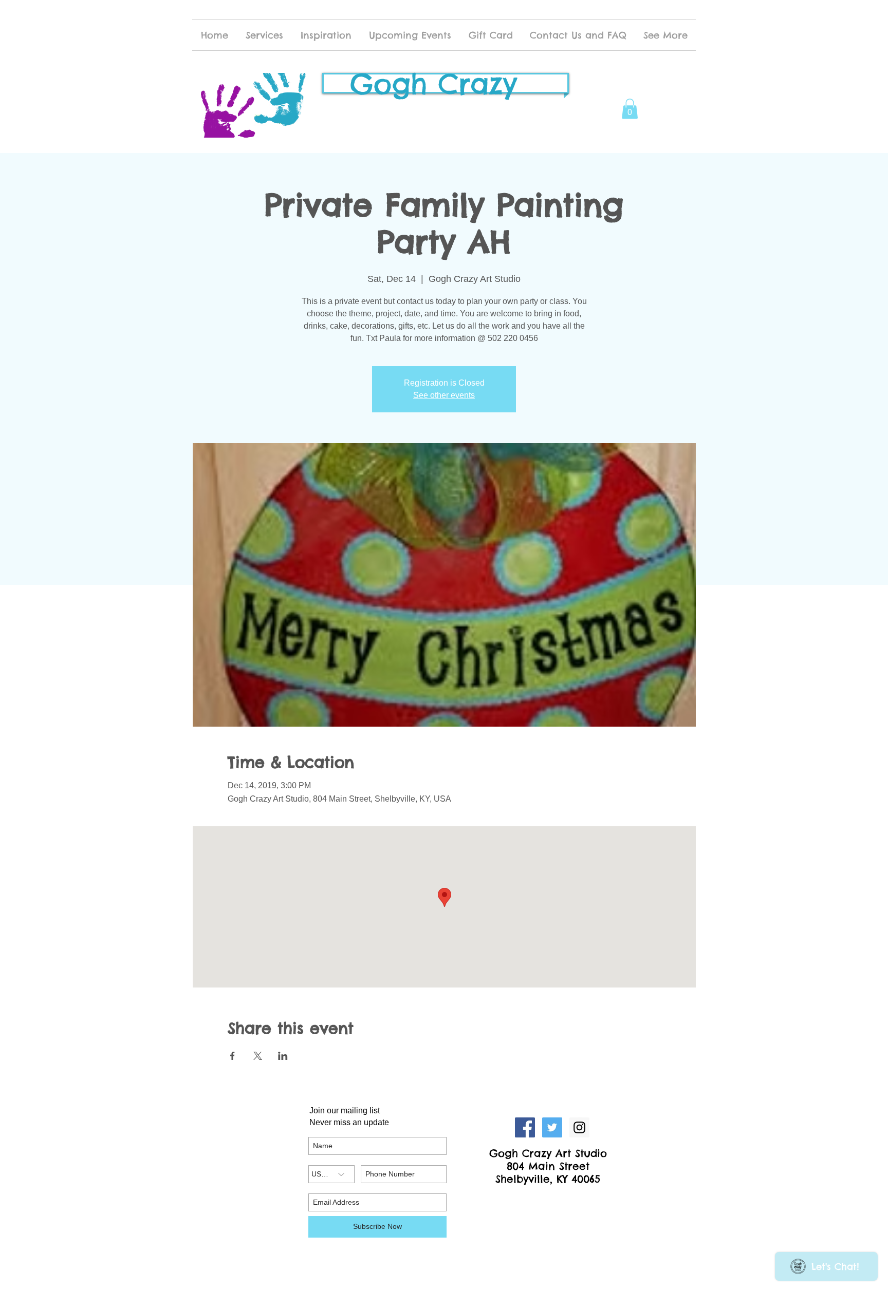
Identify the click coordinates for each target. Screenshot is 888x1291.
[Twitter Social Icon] (552, 1127)
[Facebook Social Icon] (525, 1127)
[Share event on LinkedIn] (283, 1056)
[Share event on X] (258, 1056)
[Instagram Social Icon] (579, 1127)
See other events (444, 395)
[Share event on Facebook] (232, 1056)
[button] (629, 109)
